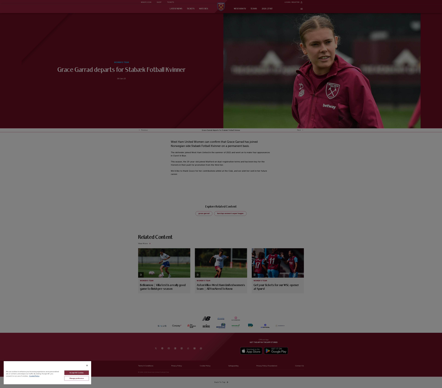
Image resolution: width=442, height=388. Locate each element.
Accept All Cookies (77, 373)
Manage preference (77, 378)
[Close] (87, 365)
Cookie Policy (34, 376)
